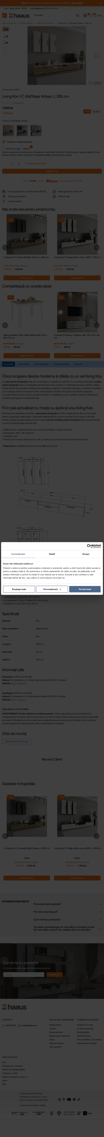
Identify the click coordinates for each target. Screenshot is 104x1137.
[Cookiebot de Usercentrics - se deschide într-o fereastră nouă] (89, 546)
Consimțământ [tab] (18, 554)
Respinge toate (19, 589)
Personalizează (50, 589)
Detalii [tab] (52, 554)
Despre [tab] (85, 554)
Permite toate (85, 589)
